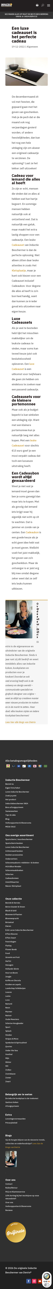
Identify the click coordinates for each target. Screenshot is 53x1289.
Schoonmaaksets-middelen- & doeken (22, 862)
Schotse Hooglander (14, 1023)
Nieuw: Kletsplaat (13, 886)
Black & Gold (10, 910)
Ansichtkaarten (12, 882)
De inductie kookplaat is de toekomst (21, 1098)
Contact (8, 1184)
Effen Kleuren (11, 934)
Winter (8, 1062)
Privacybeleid (11, 1123)
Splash (8, 1031)
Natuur (8, 1015)
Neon (7, 1007)
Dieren (8, 926)
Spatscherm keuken (14, 843)
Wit (6, 1066)
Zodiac (8, 1070)
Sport (7, 1027)
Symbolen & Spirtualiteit (16, 1042)
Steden (8, 1035)
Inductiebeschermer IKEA (16, 803)
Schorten (9, 874)
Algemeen (32, 46)
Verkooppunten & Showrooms (18, 823)
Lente (7, 996)
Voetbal (8, 1054)
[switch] (46, 1284)
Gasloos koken (11, 1102)
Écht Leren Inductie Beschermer (19, 930)
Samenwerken (11, 811)
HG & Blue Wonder (13, 866)
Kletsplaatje (19, 270)
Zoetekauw (10, 1074)
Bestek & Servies (12, 903)
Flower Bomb (11, 949)
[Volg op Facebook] (28, 1281)
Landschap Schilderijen (15, 988)
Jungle (8, 976)
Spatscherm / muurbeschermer (19, 839)
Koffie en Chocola (13, 980)
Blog (7, 819)
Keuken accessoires (14, 855)
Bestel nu (9, 784)
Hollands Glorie (12, 969)
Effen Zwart (10, 938)
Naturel (8, 1004)
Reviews (9, 1210)
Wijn (7, 1058)
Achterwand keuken (14, 851)
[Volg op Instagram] (34, 1281)
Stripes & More (11, 1039)
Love (7, 1000)
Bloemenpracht (12, 918)
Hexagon (9, 965)
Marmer (8, 1011)
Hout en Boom (11, 973)
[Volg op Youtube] (40, 1281)
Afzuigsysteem (12, 1106)
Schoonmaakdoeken (14, 870)
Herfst (8, 961)
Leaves (8, 992)
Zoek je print (10, 795)
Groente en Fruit (12, 957)
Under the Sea (11, 1050)
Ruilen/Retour (11, 1188)
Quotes (8, 1046)
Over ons (9, 1202)
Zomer (8, 1077)
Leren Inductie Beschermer (17, 792)
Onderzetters (11, 859)
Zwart (8, 1081)
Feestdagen (10, 941)
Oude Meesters (12, 1019)
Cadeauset (18, 245)
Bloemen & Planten (13, 914)
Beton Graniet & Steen (15, 907)
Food (7, 953)
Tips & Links (10, 815)
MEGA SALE (10, 826)
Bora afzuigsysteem (14, 807)
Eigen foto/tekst (12, 788)
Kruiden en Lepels (13, 984)
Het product (10, 799)
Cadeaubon (32, 532)
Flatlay (8, 945)
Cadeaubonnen (12, 878)
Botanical (9, 922)
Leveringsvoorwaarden (15, 1119)
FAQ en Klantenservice (15, 1192)
